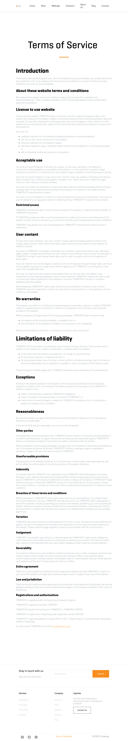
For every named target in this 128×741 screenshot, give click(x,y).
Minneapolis (23, 700)
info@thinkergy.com (61, 626)
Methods (58, 710)
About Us (83, 6)
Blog (94, 5)
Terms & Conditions (64, 736)
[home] (18, 6)
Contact (105, 5)
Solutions (70, 5)
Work (43, 5)
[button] (56, 6)
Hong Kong (23, 710)
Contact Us (82, 710)
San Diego (23, 705)
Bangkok (22, 715)
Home (32, 5)
